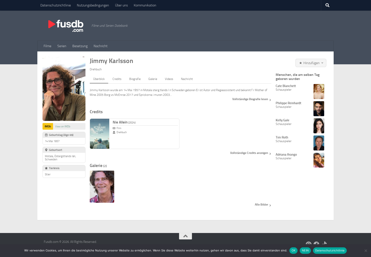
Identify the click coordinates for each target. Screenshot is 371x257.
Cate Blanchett (286, 86)
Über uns (121, 5)
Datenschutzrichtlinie (55, 5)
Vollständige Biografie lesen (250, 99)
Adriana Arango (286, 154)
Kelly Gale (282, 120)
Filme (47, 46)
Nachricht (101, 46)
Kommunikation (145, 5)
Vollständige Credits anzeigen (249, 153)
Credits (117, 79)
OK (294, 250)
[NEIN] (365, 250)
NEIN (305, 250)
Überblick (99, 79)
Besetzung (80, 46)
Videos (169, 79)
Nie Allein (124, 122)
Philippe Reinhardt (288, 103)
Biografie (135, 79)
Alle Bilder (261, 204)
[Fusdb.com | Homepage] (65, 25)
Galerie (152, 79)
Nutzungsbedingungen (93, 5)
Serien (61, 46)
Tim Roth (282, 137)
